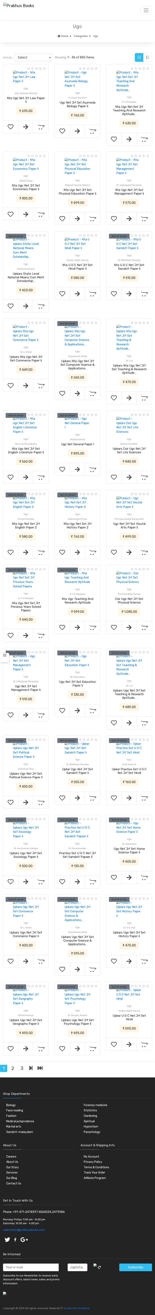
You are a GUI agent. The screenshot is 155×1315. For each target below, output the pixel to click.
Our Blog (11, 1178)
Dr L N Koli (26, 352)
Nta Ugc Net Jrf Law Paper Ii (26, 100)
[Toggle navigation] (146, 10)
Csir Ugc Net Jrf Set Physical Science (129, 600)
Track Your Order (94, 1172)
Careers (11, 1156)
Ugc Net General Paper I (77, 444)
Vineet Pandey (26, 519)
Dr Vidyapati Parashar (129, 185)
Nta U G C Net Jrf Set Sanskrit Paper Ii (129, 266)
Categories (81, 36)
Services (12, 1172)
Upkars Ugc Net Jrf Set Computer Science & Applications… (77, 940)
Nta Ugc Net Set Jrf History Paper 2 (78, 525)
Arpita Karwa (77, 439)
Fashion (11, 1116)
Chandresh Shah (77, 356)
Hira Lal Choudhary (26, 443)
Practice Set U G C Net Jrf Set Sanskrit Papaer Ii (77, 855)
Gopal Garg (25, 180)
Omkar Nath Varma (77, 260)
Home (64, 36)
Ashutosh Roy (26, 768)
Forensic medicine (95, 1105)
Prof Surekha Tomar (129, 594)
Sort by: (8, 57)
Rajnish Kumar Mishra (77, 185)
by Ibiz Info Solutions (76, 1308)
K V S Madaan (26, 598)
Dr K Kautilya (77, 677)
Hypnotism (91, 1126)
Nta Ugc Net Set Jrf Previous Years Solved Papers (26, 606)
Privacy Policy (93, 1162)
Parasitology (92, 1132)
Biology (11, 1105)
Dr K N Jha (129, 927)
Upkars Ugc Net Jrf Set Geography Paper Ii (25, 1022)
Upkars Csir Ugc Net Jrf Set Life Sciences (129, 450)
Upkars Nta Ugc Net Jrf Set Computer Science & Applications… (77, 364)
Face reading (14, 1110)
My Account (91, 1156)
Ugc (95, 36)
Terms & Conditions (96, 1167)
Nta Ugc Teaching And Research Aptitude (77, 600)
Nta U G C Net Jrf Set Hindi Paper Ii (77, 266)
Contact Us (13, 1183)
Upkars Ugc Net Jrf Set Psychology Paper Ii (77, 1022)
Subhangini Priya (77, 519)
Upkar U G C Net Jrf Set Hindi (129, 1017)
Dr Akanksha (129, 843)
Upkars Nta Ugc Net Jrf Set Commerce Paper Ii (25, 358)
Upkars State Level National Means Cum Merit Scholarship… (26, 277)
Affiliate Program (95, 1178)
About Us (12, 1162)
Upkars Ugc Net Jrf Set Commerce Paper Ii (25, 934)
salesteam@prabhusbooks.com (24, 1230)
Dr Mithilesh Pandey (129, 260)
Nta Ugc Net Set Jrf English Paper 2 (26, 525)
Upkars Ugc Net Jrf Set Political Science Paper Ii (26, 775)
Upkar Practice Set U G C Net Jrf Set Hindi (129, 771)
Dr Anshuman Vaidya (26, 848)
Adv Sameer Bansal (26, 93)
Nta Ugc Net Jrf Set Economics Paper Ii (26, 187)
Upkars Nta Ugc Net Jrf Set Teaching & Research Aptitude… (129, 369)
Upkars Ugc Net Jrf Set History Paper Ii (129, 934)
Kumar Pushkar (129, 443)
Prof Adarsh (129, 764)
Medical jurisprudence (20, 1121)
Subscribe (135, 1267)
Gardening (90, 1116)
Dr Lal (129, 360)
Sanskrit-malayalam (19, 1132)
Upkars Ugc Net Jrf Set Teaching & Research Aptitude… (129, 694)
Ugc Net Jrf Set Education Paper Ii (77, 683)
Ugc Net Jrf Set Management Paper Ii (26, 688)
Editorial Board (26, 268)
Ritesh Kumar (26, 1015)
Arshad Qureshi (78, 97)
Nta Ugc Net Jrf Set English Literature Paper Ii (26, 450)
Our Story (12, 1167)
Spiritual (89, 1121)
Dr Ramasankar (77, 848)
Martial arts (13, 1126)
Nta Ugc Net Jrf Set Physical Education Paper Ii (77, 191)
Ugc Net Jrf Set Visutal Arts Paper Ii (129, 525)
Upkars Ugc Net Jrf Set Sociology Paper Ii (25, 855)
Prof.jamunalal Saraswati (129, 519)
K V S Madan (129, 102)
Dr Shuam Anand (77, 1015)
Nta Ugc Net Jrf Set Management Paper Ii (129, 191)
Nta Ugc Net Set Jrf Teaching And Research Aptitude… (129, 110)
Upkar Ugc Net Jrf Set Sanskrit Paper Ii (77, 771)
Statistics (90, 1110)
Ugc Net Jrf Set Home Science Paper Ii (129, 850)
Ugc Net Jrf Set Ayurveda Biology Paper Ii (77, 104)
